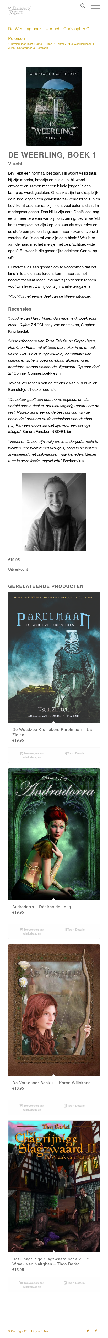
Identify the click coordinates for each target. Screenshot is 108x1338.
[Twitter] (88, 1330)
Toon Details (76, 753)
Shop (49, 44)
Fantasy (61, 44)
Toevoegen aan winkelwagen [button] (34, 755)
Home (38, 44)
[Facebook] (96, 1330)
